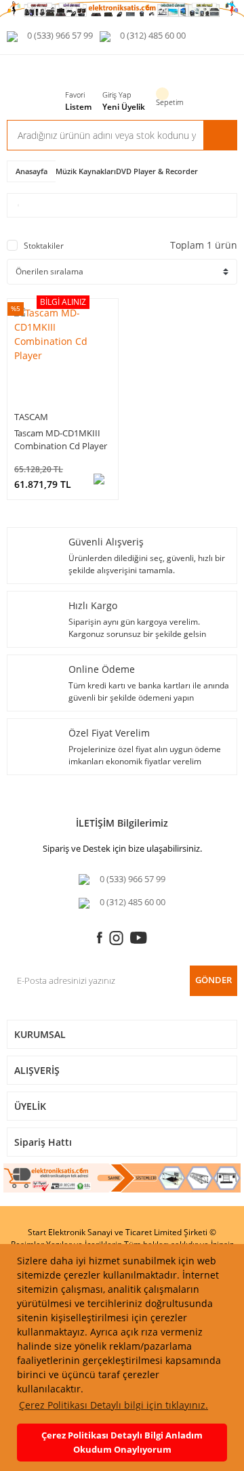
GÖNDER (213, 980)
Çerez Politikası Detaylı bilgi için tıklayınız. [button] (113, 1405)
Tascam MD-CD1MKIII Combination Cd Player (60, 439)
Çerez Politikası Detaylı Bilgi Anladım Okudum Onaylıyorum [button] (122, 1442)
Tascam (31, 417)
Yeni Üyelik (123, 106)
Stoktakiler (44, 245)
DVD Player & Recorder (157, 171)
